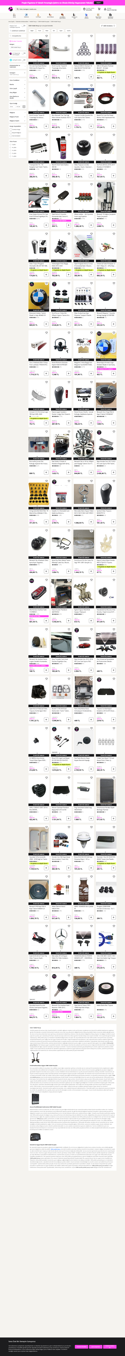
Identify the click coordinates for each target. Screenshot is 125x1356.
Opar (60, 30)
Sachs (68, 30)
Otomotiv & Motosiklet (22, 21)
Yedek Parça (33, 21)
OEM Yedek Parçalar (43, 21)
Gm (54, 30)
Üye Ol (109, 10)
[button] (37, 60)
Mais (46, 30)
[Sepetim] (99, 9)
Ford (39, 30)
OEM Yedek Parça (56, 21)
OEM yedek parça (55, 1149)
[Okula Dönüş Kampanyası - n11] (62, 2)
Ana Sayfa (11, 21)
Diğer (32, 30)
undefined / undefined (18, 31)
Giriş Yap (113, 10)
